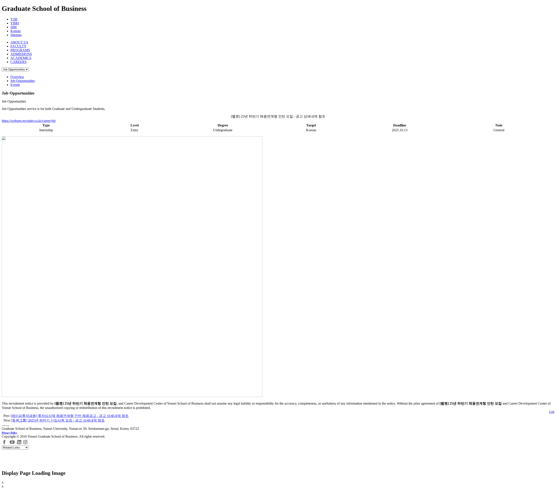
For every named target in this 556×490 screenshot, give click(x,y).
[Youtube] (12, 441)
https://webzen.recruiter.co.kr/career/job (29, 121)
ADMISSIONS (21, 54)
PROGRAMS (20, 50)
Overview (17, 77)
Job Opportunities (22, 81)
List (551, 412)
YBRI (14, 23)
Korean (15, 31)
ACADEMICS (20, 58)
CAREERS (18, 62)
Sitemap (16, 35)
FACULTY (18, 46)
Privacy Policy (9, 432)
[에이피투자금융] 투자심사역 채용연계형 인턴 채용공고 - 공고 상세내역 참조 (70, 416)
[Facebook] (4, 441)
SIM (13, 27)
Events (15, 84)
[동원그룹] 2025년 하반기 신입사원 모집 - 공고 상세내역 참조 (58, 420)
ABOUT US (19, 42)
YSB (13, 19)
